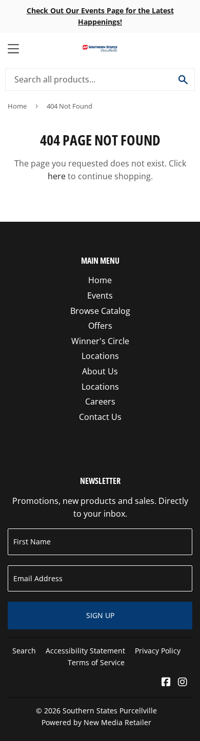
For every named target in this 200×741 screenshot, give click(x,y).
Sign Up (100, 615)
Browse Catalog (100, 310)
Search (24, 650)
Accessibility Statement (85, 650)
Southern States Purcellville (110, 710)
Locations (100, 356)
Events (100, 295)
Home (17, 106)
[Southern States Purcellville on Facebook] (166, 682)
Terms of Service (96, 662)
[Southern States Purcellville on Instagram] (182, 682)
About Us (100, 371)
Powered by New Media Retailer (96, 722)
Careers (100, 401)
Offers (100, 325)
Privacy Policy (158, 650)
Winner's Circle (100, 341)
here (57, 176)
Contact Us (100, 416)
